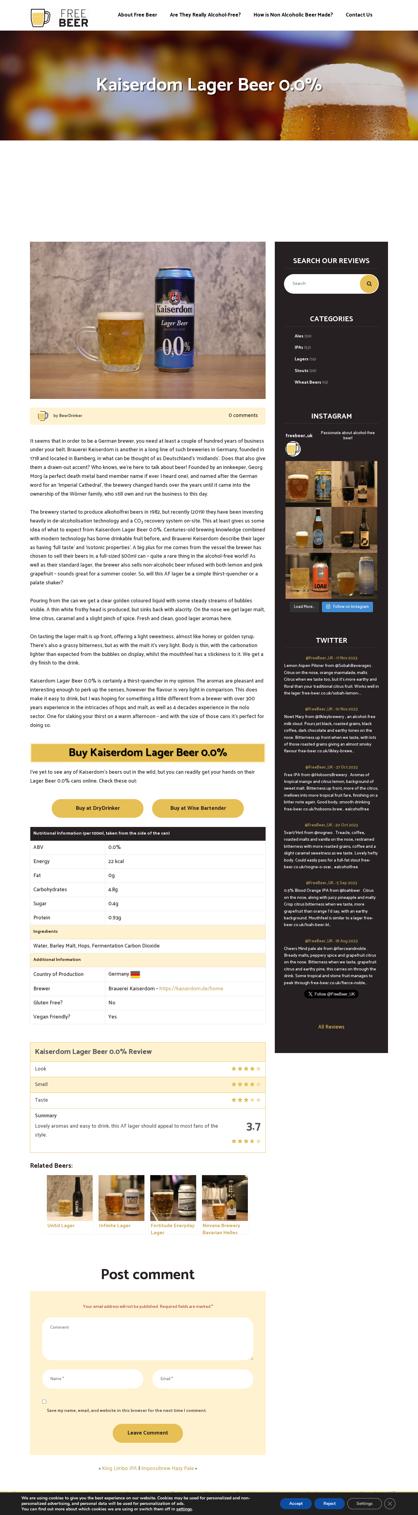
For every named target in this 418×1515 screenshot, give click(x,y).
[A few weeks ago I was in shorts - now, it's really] (354, 530)
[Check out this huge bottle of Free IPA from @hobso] (308, 530)
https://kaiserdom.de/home (191, 989)
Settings (364, 1503)
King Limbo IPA (119, 1468)
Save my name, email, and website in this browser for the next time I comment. (127, 1410)
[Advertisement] (209, 196)
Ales (299, 336)
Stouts (301, 370)
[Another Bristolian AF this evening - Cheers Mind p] (354, 576)
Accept (296, 1503)
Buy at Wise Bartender (198, 808)
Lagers (301, 359)
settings (184, 1509)
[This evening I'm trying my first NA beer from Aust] (308, 484)
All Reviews (331, 1027)
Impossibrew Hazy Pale (167, 1468)
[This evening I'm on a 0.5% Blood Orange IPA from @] (308, 576)
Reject (329, 1503)
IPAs (299, 347)
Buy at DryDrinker (98, 808)
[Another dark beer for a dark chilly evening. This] (354, 484)
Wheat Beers (308, 382)
